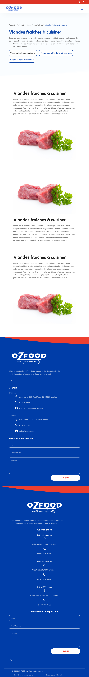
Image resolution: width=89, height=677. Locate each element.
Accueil (12, 25)
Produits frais (37, 25)
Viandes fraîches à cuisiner (22, 53)
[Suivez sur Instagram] (79, 1)
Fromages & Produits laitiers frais (56, 53)
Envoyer (65, 478)
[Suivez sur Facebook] (84, 1)
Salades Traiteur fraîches (22, 60)
